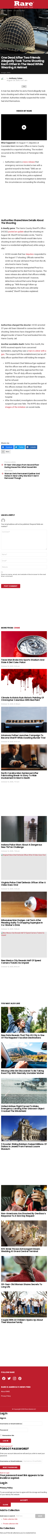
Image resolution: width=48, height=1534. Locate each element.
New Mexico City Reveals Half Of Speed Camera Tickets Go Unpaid (21, 961)
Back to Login (4, 1473)
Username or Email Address (11, 1424)
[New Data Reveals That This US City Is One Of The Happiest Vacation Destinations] (24, 1020)
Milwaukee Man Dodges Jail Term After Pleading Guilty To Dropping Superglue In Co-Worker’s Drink (22, 923)
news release (29, 162)
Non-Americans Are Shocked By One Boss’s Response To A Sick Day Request (23, 1214)
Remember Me (8, 1435)
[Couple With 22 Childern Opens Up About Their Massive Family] (24, 1304)
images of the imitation (15, 407)
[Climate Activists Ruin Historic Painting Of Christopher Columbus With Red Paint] (24, 682)
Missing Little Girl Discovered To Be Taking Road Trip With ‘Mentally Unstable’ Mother (22, 1072)
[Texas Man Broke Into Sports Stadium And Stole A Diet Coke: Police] (24, 644)
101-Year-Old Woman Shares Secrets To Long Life (21, 1285)
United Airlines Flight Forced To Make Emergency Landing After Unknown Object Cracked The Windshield (22, 1109)
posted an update (16, 231)
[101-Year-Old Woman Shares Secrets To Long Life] (24, 1269)
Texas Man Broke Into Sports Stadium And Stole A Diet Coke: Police (22, 661)
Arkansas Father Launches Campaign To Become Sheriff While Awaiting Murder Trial (23, 736)
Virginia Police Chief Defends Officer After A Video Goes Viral (23, 883)
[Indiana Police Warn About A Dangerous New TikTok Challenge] (24, 829)
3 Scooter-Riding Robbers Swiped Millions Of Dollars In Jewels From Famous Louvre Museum (24, 1146)
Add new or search (7, 1516)
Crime (17, 627)
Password (4, 1430)
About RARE (5, 1391)
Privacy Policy (6, 1396)
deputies (30, 254)
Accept (24, 1500)
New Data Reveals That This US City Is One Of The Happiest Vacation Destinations (22, 1036)
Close (5, 1505)
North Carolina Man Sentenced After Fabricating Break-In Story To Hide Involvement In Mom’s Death (19, 775)
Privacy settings (6, 1400)
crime (24, 86)
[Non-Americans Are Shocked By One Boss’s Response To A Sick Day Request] (24, 1198)
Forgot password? (6, 1446)
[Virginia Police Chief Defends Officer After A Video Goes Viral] (24, 867)
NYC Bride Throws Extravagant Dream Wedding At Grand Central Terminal (20, 1250)
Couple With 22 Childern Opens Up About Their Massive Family (22, 1321)
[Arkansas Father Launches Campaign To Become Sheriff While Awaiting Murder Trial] (24, 720)
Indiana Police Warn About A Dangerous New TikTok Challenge (21, 846)
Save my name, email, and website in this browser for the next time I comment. (23, 575)
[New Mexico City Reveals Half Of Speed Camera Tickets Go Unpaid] (24, 945)
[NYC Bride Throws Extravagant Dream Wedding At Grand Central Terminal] (24, 1233)
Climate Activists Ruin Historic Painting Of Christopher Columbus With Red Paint (22, 699)
